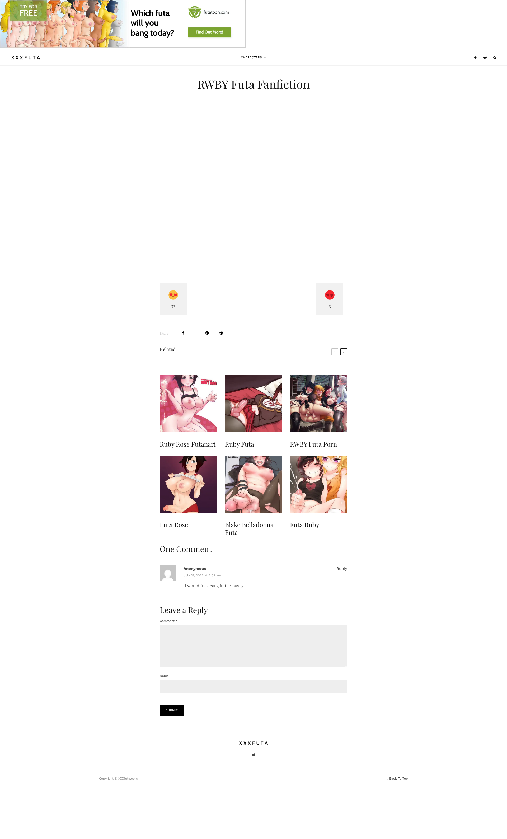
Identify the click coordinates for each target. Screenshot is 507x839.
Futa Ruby (304, 524)
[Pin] (207, 333)
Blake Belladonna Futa (249, 528)
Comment (168, 621)
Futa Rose (174, 524)
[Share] (183, 333)
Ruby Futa (239, 444)
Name (164, 676)
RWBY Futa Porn (313, 444)
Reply (341, 568)
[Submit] (221, 333)
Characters (251, 57)
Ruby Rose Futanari (188, 444)
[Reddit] (485, 57)
